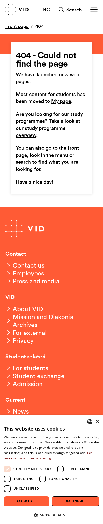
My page (61, 101)
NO (46, 9)
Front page (17, 26)
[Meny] (94, 9)
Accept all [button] (26, 501)
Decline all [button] (75, 501)
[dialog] (51, 469)
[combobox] (89, 421)
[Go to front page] (17, 9)
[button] (51, 515)
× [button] (97, 422)
